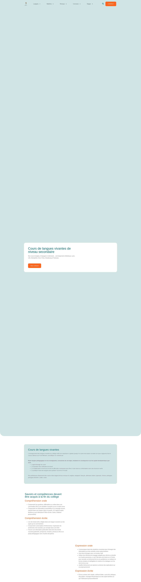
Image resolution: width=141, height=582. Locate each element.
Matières (49, 4)
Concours (76, 4)
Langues (35, 4)
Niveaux (62, 4)
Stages (89, 4)
